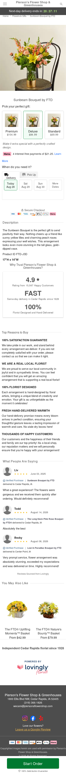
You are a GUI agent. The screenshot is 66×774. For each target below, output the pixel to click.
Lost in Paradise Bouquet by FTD (44, 548)
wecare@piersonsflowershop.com (33, 706)
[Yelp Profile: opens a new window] (41, 718)
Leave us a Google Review (33, 729)
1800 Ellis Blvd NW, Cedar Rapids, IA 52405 (33, 699)
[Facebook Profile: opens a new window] (33, 718)
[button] (58, 765)
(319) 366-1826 (33, 702)
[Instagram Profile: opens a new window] (24, 718)
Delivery (11, 177)
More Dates (55, 185)
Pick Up (31, 174)
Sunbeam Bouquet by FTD (40, 480)
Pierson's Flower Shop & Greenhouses (33, 4)
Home (6, 15)
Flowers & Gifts (19, 15)
